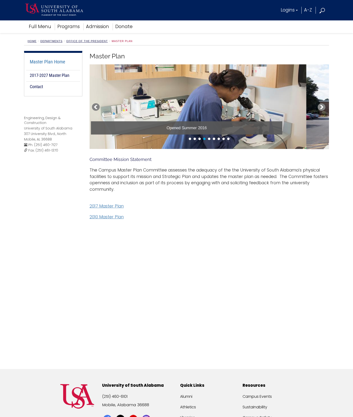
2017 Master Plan (107, 206)
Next (321, 107)
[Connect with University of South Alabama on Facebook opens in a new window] (108, 410)
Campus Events (257, 396)
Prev (96, 107)
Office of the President (87, 41)
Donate (124, 26)
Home (32, 41)
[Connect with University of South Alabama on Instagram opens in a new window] (147, 410)
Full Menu (40, 26)
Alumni (186, 396)
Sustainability (255, 407)
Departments (51, 41)
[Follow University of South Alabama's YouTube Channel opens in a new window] (134, 410)
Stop (106, 139)
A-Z (308, 10)
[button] (322, 10)
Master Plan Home (47, 62)
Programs (68, 26)
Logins (288, 10)
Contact (36, 86)
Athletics (188, 407)
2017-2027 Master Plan (49, 75)
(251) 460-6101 (115, 396)
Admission (97, 26)
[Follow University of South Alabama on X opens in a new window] (121, 410)
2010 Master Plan (107, 217)
